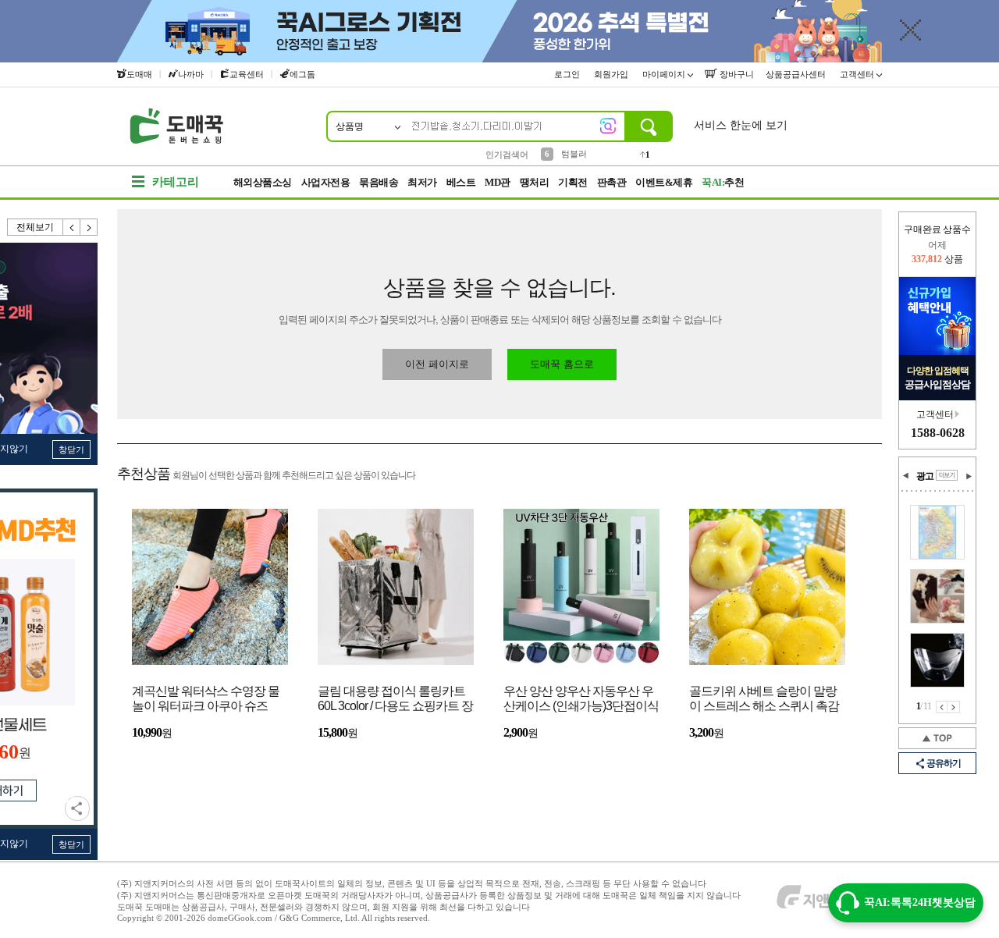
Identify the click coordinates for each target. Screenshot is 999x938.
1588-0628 (938, 432)
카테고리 (175, 182)
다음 (89, 227)
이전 (71, 227)
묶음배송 (378, 182)
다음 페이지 (953, 707)
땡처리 (534, 182)
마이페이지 (665, 74)
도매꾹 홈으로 (562, 364)
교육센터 (246, 74)
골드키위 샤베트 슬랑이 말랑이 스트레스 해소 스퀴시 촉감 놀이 (764, 699)
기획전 (573, 182)
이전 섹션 (906, 476)
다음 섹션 (968, 476)
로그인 (568, 74)
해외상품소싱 (262, 182)
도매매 (139, 74)
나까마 (191, 74)
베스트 (461, 182)
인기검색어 (506, 154)
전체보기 (35, 227)
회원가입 (612, 74)
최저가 (422, 182)
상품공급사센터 (797, 74)
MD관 (497, 182)
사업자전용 (325, 182)
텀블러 (574, 153)
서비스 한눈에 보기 (740, 125)
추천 (723, 182)
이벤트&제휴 (663, 182)
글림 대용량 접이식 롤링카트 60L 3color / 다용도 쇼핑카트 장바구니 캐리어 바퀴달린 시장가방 (395, 699)
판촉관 (612, 182)
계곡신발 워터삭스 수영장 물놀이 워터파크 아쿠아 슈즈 (205, 698)
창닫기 (71, 449)
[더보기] (947, 475)
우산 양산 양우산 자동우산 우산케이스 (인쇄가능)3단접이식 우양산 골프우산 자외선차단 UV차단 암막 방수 (581, 699)
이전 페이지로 (437, 364)
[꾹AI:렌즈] (608, 125)
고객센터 (858, 74)
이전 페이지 (941, 707)
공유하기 (77, 808)
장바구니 (735, 74)
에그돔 (302, 74)
